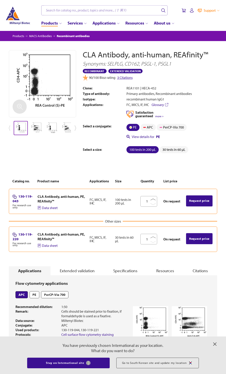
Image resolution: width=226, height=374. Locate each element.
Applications (29, 270)
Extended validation (77, 270)
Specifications (125, 270)
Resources (165, 270)
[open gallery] (42, 83)
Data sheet (50, 208)
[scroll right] (76, 128)
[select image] (21, 128)
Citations (200, 270)
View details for (146, 136)
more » (159, 116)
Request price (199, 201)
